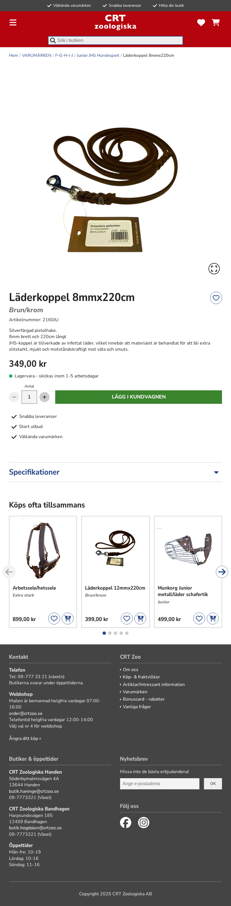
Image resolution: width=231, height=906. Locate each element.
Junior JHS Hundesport (98, 55)
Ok (213, 783)
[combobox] (115, 40)
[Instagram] (143, 822)
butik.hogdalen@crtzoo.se (35, 828)
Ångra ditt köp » (25, 738)
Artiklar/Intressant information (154, 684)
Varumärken (135, 692)
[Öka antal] (44, 397)
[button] (115, 170)
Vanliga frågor (137, 707)
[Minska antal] (14, 397)
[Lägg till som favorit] (216, 298)
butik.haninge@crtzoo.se (34, 791)
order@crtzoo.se (26, 713)
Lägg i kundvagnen (139, 396)
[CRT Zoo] (115, 22)
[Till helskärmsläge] (214, 268)
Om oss (130, 670)
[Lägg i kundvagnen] (68, 618)
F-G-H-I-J (64, 55)
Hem (13, 55)
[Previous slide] (9, 572)
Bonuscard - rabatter (144, 699)
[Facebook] (125, 822)
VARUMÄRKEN (36, 55)
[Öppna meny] (13, 22)
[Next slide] (222, 572)
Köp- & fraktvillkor (141, 677)
